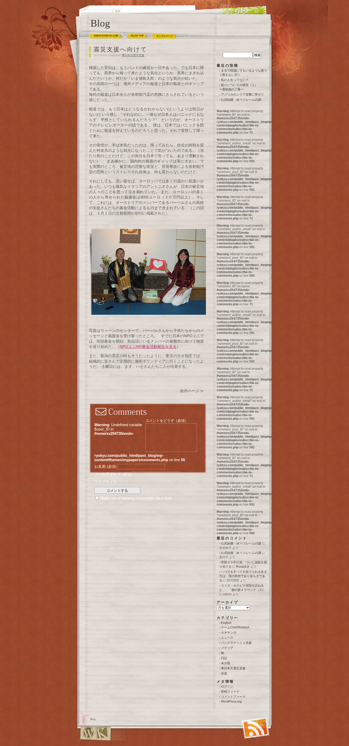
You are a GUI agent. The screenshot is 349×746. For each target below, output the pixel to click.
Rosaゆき (243, 566)
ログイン (227, 686)
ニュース (227, 637)
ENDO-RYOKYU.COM (106, 35)
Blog (100, 23)
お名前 (105, 466)
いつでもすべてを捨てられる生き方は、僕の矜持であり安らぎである (243, 576)
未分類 (225, 663)
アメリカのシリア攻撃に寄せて (242, 94)
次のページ (189, 391)
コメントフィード (233, 696)
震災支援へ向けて (120, 49)
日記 (224, 658)
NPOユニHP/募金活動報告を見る (148, 346)
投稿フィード (230, 691)
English (226, 623)
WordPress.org (231, 701)
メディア (227, 648)
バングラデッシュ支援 (236, 643)
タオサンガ (228, 632)
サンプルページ (164, 36)
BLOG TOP (137, 35)
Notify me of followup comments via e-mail (135, 498)
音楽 (224, 673)
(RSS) (244, 721)
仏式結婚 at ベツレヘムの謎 (241, 99)
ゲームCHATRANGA (235, 627)
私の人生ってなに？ (235, 80)
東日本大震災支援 (133, 55)
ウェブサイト (105, 481)
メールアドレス (113, 474)
